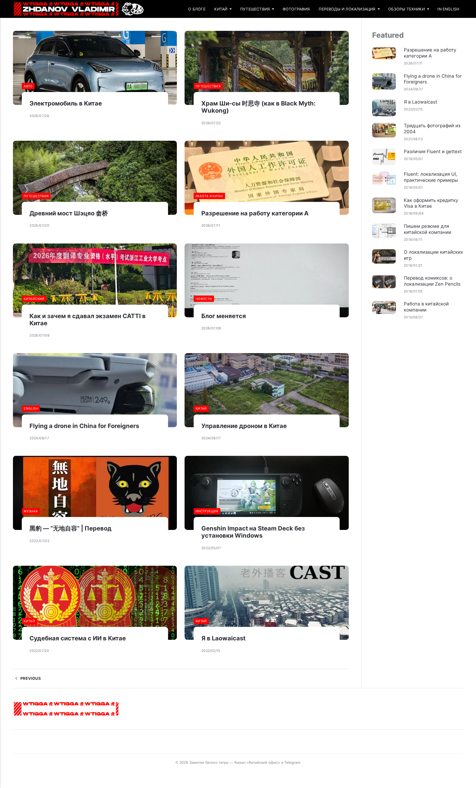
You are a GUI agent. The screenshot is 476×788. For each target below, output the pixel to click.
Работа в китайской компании (426, 307)
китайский (34, 299)
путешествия (208, 86)
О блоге (196, 9)
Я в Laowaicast (223, 638)
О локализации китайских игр (433, 255)
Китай (220, 9)
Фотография (296, 9)
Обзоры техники (406, 9)
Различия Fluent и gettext (433, 151)
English (31, 408)
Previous (30, 678)
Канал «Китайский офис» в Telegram (267, 762)
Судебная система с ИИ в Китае (77, 638)
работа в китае (209, 196)
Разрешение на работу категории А (255, 213)
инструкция (207, 511)
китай (201, 408)
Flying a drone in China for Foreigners (84, 425)
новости (204, 299)
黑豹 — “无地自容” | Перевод (70, 528)
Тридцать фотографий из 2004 (432, 128)
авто (28, 86)
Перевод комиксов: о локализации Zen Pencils (432, 281)
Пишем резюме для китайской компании (427, 229)
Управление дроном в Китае (244, 425)
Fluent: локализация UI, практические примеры (431, 177)
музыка (31, 511)
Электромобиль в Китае (65, 103)
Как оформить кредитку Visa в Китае (431, 203)
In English (448, 9)
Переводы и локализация (347, 9)
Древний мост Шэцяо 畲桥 (68, 213)
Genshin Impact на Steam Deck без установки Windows (253, 532)
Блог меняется (223, 315)
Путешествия (255, 9)
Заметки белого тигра (208, 762)
